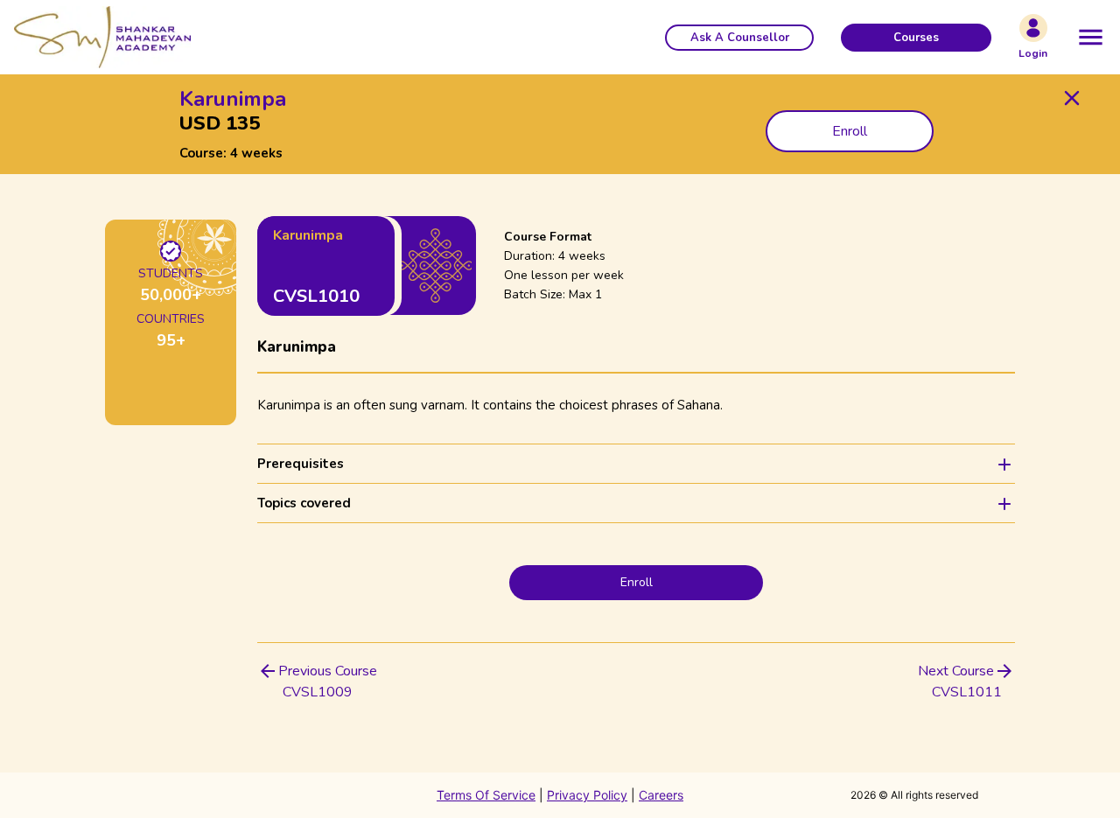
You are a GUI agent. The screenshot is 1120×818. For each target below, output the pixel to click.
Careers (661, 794)
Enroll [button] (849, 131)
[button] (739, 37)
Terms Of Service (486, 794)
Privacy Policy (587, 794)
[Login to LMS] (1033, 28)
